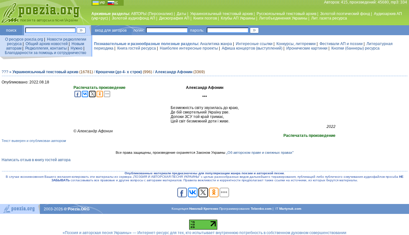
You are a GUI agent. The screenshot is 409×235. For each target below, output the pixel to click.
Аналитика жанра (216, 44)
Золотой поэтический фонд (345, 14)
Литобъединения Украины (283, 18)
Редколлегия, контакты (46, 48)
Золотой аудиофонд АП (133, 18)
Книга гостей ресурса (136, 48)
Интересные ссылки (254, 44)
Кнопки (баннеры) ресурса (355, 48)
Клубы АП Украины (238, 18)
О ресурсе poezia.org (24, 39)
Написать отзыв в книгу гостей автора (36, 160)
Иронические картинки (307, 48)
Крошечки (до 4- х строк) (119, 72)
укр (102, 2)
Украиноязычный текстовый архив (221, 14)
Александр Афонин (173, 72)
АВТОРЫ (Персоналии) (152, 14)
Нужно (76, 48)
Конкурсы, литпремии (296, 44)
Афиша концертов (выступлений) (252, 48)
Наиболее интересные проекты (189, 48)
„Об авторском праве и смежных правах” (260, 152)
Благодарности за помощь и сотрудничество (45, 53)
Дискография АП (174, 18)
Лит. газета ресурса (329, 18)
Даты (181, 14)
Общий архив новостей (47, 44)
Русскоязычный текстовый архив (286, 14)
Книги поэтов (205, 18)
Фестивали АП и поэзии (341, 44)
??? (5, 72)
